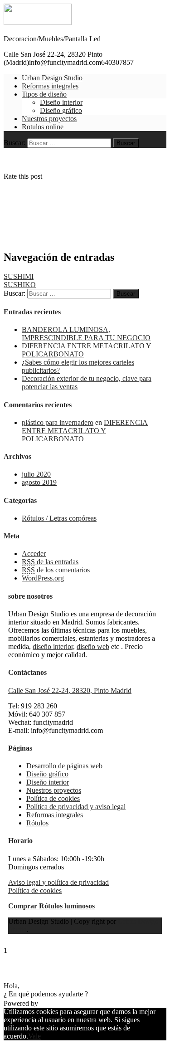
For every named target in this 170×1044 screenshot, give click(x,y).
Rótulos (37, 823)
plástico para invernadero (57, 422)
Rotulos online (42, 127)
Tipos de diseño (44, 94)
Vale (34, 1036)
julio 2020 (36, 474)
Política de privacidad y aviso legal (76, 806)
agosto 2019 (39, 482)
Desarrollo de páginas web (64, 766)
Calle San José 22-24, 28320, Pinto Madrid (69, 690)
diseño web (93, 646)
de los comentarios (56, 570)
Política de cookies (53, 798)
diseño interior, (54, 646)
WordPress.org (43, 578)
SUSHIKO (20, 284)
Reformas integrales (50, 86)
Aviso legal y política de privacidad (58, 882)
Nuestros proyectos (49, 118)
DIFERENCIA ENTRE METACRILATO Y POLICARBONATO (85, 431)
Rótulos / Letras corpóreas (59, 518)
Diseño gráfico (61, 110)
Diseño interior (61, 102)
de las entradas (50, 562)
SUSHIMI (19, 276)
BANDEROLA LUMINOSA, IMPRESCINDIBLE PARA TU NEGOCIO (86, 333)
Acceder (34, 553)
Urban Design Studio (52, 78)
